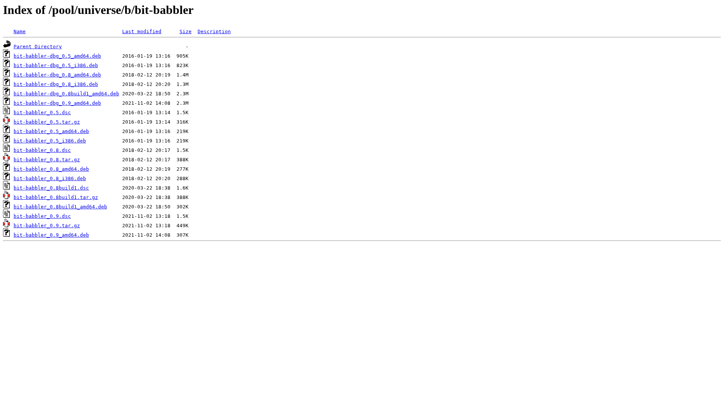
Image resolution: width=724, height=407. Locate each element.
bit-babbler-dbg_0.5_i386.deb (56, 65)
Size (185, 31)
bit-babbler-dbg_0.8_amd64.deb (57, 75)
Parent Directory (38, 46)
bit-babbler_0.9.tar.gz (47, 225)
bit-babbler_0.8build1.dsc (51, 188)
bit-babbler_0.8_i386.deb (50, 178)
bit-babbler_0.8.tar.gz (47, 159)
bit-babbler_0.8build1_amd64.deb (60, 207)
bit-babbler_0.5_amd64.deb (51, 131)
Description (214, 31)
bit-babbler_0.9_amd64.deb (51, 235)
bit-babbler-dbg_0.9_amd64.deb (57, 103)
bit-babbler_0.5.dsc (42, 112)
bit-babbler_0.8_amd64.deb (51, 169)
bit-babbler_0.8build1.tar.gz (56, 197)
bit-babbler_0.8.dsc (42, 150)
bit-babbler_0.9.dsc (42, 216)
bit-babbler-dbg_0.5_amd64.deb (57, 56)
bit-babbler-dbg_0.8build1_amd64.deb (66, 93)
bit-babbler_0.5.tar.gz (47, 122)
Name (20, 31)
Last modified (141, 31)
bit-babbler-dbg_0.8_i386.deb (56, 84)
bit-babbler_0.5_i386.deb (50, 141)
